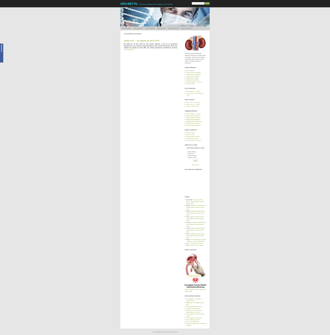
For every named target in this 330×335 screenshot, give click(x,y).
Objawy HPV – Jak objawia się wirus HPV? (142, 40)
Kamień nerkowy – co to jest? (193, 114)
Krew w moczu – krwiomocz (193, 102)
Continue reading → (129, 49)
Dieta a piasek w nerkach (192, 138)
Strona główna (126, 28)
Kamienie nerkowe (173, 28)
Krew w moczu (161, 28)
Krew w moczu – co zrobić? (193, 104)
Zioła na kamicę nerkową (192, 80)
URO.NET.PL (129, 4)
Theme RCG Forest (172, 332)
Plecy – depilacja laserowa (192, 319)
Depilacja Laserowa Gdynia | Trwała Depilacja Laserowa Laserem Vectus (195, 201)
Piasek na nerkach (186, 28)
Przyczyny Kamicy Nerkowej (193, 72)
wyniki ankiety (195, 165)
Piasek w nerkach (190, 83)
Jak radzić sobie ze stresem (193, 308)
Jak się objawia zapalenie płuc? (194, 306)
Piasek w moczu (190, 134)
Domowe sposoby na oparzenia (194, 318)
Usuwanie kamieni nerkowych (193, 125)
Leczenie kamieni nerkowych (193, 74)
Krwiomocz (191, 153)
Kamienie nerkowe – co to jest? (194, 82)
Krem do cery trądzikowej (192, 321)
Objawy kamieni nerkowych (193, 116)
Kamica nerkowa (190, 70)
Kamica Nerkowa (138, 28)
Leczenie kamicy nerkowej (192, 76)
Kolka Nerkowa (150, 28)
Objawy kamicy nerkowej (192, 78)
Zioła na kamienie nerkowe (192, 123)
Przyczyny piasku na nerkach (193, 140)
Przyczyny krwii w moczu (192, 106)
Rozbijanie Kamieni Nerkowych (194, 121)
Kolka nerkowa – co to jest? (193, 91)
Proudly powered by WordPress (160, 332)
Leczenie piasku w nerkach (193, 136)
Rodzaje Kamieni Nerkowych (193, 119)
